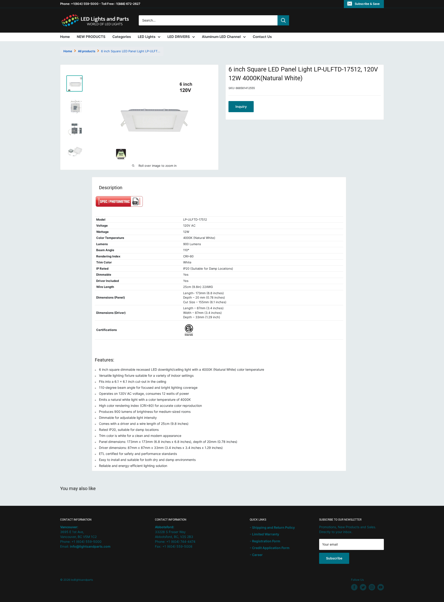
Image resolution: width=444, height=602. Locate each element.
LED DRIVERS (178, 36)
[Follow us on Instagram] (372, 587)
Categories (121, 36)
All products (86, 51)
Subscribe (334, 558)
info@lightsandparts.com (90, 546)
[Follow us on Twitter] (363, 587)
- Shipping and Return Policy (272, 527)
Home (65, 36)
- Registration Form (265, 541)
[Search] (283, 20)
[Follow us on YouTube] (380, 587)
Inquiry (241, 106)
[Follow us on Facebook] (354, 587)
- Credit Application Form (270, 548)
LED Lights (146, 36)
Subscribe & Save (367, 4)
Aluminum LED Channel (221, 36)
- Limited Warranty (264, 534)
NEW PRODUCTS (91, 36)
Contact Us (262, 36)
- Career (256, 555)
